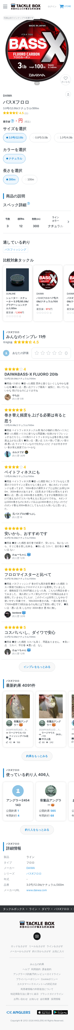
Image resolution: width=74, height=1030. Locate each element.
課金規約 (46, 969)
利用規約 (36, 969)
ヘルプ (26, 969)
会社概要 (44, 999)
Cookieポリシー (49, 979)
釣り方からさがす (41, 951)
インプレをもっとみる (37, 666)
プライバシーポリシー (28, 979)
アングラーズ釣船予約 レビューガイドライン (37, 974)
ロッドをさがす (19, 946)
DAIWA (30, 868)
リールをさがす (37, 946)
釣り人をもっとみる (37, 829)
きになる (65, 82)
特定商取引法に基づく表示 (25, 994)
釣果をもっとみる (37, 756)
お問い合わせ (21, 999)
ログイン (52, 6)
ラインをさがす (55, 946)
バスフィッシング (15, 249)
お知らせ (34, 999)
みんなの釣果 (37, 964)
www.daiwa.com (36, 890)
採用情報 (55, 999)
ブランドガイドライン (51, 994)
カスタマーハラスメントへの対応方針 (37, 984)
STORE (67, 6)
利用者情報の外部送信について (37, 989)
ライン (33, 909)
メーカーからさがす (20, 951)
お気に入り (58, 951)
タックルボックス (14, 909)
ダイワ (46, 909)
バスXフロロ (33, 873)
